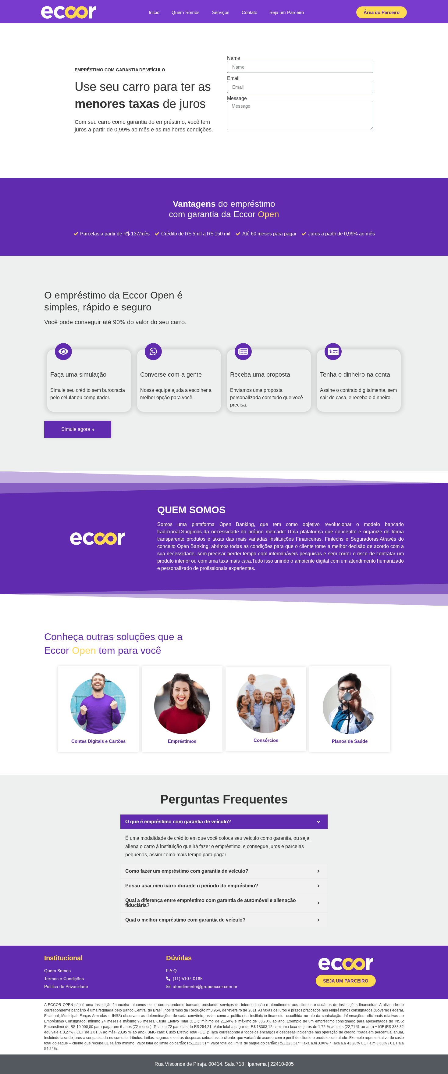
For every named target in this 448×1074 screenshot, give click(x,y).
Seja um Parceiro (286, 12)
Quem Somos (186, 12)
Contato (249, 12)
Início (154, 12)
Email (233, 78)
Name (233, 58)
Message (237, 98)
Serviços (220, 12)
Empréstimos (182, 741)
